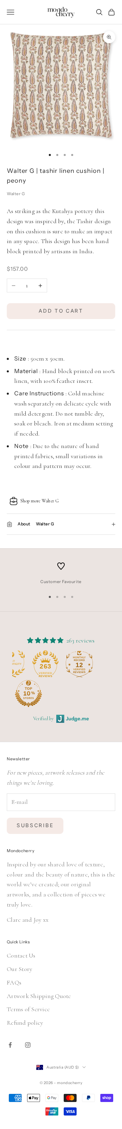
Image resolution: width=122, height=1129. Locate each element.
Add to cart (61, 311)
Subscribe (35, 825)
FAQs (14, 982)
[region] (61, 573)
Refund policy (25, 1022)
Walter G (16, 193)
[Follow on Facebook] (10, 1045)
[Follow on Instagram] (27, 1045)
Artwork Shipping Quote (39, 996)
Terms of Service (28, 1009)
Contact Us (21, 955)
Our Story (19, 969)
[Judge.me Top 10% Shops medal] (28, 693)
